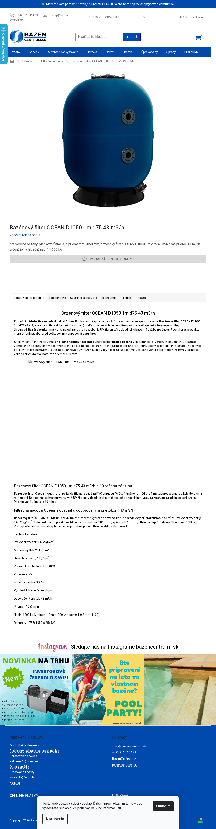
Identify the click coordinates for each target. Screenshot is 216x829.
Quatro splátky (19, 766)
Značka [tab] (141, 297)
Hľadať (131, 37)
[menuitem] (14, 52)
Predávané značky (22, 772)
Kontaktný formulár (23, 777)
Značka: (25, 235)
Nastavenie (55, 819)
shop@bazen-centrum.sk (157, 4)
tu (119, 808)
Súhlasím (163, 806)
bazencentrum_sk (124, 764)
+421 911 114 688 (103, 4)
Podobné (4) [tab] (57, 297)
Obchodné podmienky (104, 17)
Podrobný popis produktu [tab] (28, 297)
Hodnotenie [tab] (108, 297)
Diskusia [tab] (126, 297)
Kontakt (15, 782)
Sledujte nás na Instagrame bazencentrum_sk (124, 647)
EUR (181, 17)
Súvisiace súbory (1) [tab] (83, 297)
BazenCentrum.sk (124, 758)
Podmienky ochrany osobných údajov (34, 750)
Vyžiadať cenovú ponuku (112, 259)
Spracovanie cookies (23, 756)
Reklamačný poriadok (24, 761)
